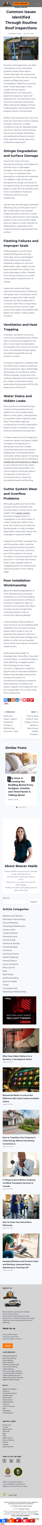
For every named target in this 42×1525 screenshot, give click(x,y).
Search (6, 898)
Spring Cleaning (8, 1362)
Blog (4, 1433)
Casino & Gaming (8, 1406)
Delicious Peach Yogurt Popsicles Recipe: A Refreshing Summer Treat (11, 721)
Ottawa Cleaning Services (11, 1375)
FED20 (12, 1484)
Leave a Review (8, 1446)
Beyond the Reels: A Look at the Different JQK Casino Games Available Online (21, 1098)
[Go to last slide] (9, 779)
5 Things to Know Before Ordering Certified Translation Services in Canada (19, 1183)
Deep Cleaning (8, 1360)
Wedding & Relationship (14, 992)
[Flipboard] (32, 700)
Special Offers (7, 1429)
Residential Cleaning (10, 1356)
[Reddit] (13, 700)
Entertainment (10, 936)
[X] (9, 700)
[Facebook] (5, 700)
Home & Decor (21, 7)
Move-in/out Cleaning (10, 1367)
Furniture (7, 950)
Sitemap (5, 1444)
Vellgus (27, 1508)
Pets (5, 971)
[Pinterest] (28, 700)
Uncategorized (10, 988)
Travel (6, 985)
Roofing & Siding (10, 978)
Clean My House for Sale (11, 1364)
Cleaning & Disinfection (14, 926)
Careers (5, 1442)
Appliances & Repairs (13, 916)
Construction (9, 930)
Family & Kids (9, 940)
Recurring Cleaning (9, 1358)
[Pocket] (24, 700)
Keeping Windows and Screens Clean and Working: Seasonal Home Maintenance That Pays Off (20, 1264)
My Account (7, 1425)
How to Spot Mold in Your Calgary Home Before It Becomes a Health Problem (31, 723)
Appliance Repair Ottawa (11, 1380)
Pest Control (9, 967)
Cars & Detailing (10, 923)
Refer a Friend (7, 1438)
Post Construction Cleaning (12, 1371)
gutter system (23, 513)
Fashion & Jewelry (11, 943)
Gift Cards (6, 1431)
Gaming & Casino (11, 954)
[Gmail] (20, 700)
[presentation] (21, 763)
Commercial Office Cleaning (12, 1373)
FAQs (4, 1436)
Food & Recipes (10, 947)
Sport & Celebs (10, 981)
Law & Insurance (10, 964)
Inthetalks (21, 1508)
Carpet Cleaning (8, 1369)
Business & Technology (14, 919)
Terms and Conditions (22, 1515)
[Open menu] (38, 3)
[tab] (16, 807)
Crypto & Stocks (10, 933)
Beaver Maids (16, 33)
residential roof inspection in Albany (21, 462)
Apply (8, 1345)
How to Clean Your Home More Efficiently (17, 1223)
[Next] (33, 779)
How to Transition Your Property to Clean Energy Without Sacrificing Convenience (19, 1140)
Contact (5, 1427)
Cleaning (6, 1391)
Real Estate (8, 974)
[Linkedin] (17, 700)
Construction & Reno (10, 1393)
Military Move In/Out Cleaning (13, 1377)
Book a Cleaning (8, 1440)
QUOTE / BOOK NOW (21, 3)
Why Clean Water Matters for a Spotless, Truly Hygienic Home (17, 1057)
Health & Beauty (10, 957)
